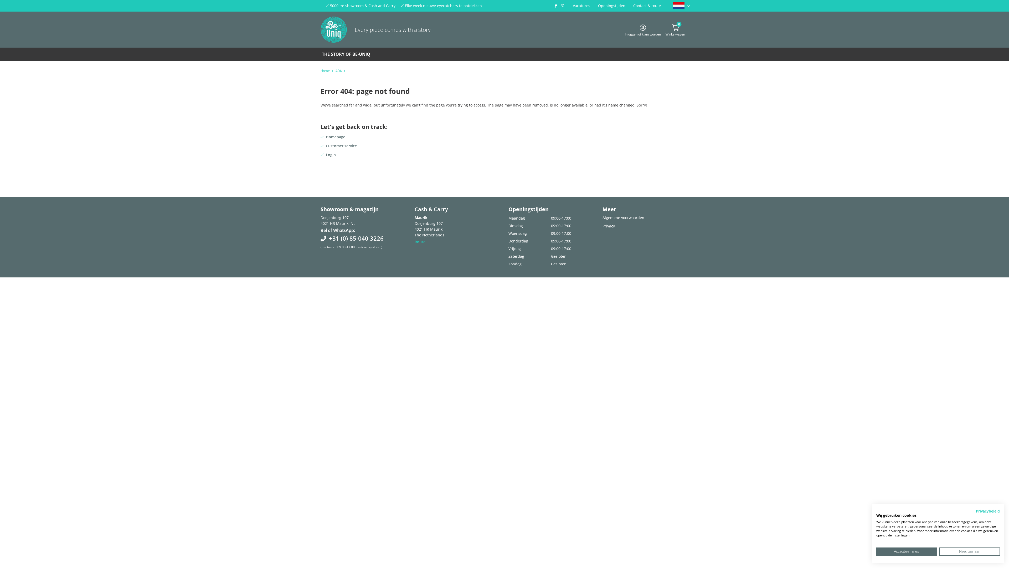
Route (420, 241)
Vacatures (581, 5)
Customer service (341, 145)
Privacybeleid (988, 511)
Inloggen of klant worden (643, 33)
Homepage (335, 136)
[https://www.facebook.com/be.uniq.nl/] (555, 5)
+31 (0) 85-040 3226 (356, 238)
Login (331, 154)
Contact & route (647, 5)
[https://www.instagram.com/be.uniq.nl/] (562, 5)
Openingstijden (611, 5)
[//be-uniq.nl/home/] (681, 6)
